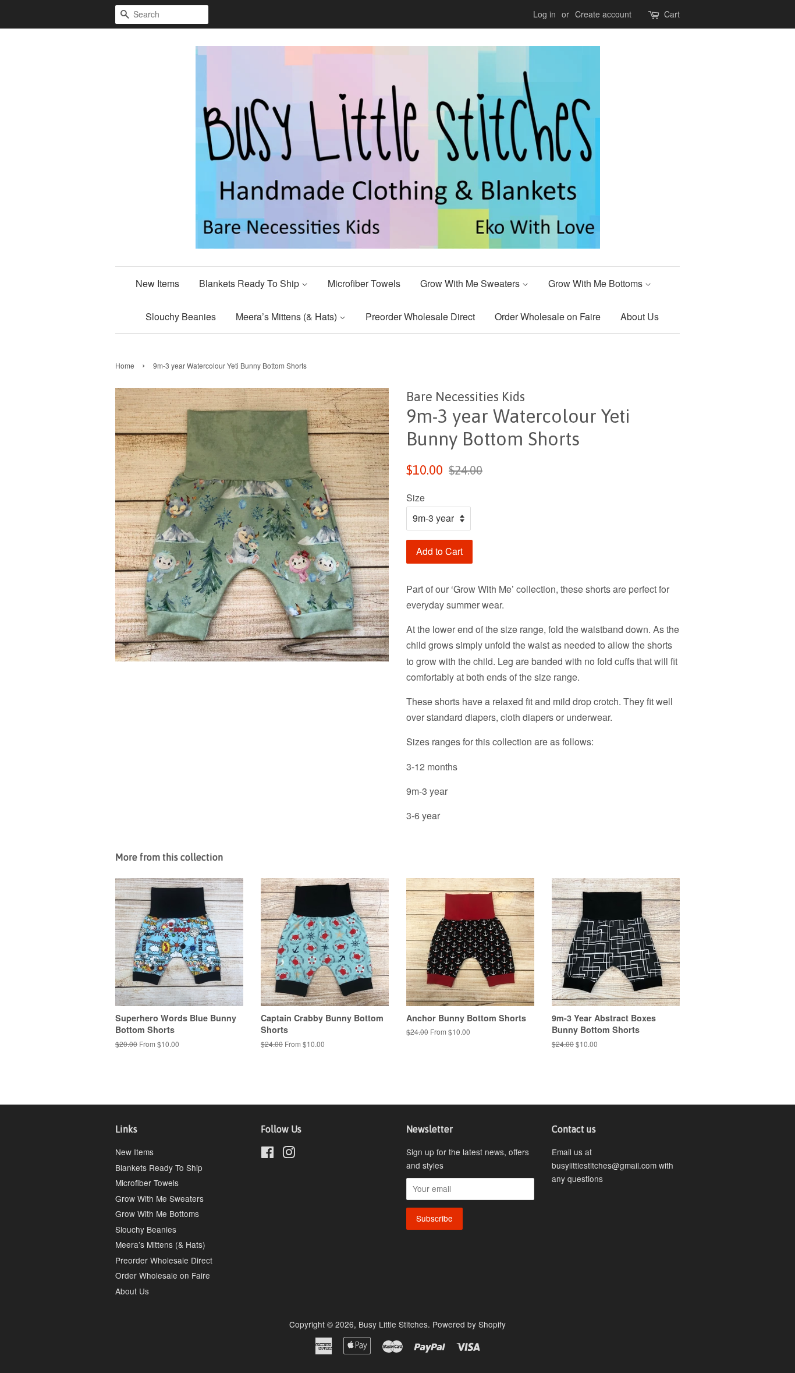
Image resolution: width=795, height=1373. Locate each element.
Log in (544, 14)
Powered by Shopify (469, 1324)
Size (415, 497)
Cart (672, 14)
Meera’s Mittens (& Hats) (287, 316)
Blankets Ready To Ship (250, 283)
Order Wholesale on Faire (548, 316)
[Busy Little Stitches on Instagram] (288, 1154)
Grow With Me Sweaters (471, 283)
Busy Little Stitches (393, 1324)
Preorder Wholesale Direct (420, 316)
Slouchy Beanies (180, 316)
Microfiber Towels (364, 283)
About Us (639, 316)
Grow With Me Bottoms (596, 283)
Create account (603, 14)
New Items (157, 283)
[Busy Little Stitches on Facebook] (267, 1154)
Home (124, 365)
